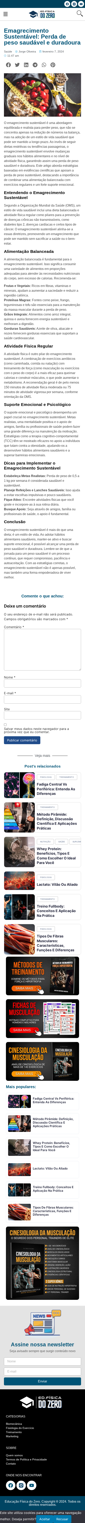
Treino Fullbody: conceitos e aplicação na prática (56, 911)
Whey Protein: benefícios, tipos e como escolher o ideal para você (51, 1146)
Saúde (8, 51)
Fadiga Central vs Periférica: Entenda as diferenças (56, 789)
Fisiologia (46, 777)
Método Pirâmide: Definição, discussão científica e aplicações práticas (57, 821)
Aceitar (44, 1519)
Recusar (62, 1519)
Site (7, 709)
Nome (9, 677)
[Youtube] (81, 4)
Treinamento (66, 777)
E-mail (10, 693)
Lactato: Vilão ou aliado (57, 884)
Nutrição (45, 841)
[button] (5, 14)
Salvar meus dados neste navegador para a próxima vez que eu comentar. (36, 730)
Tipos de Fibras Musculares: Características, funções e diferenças (53, 1211)
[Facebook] (67, 4)
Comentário (14, 627)
